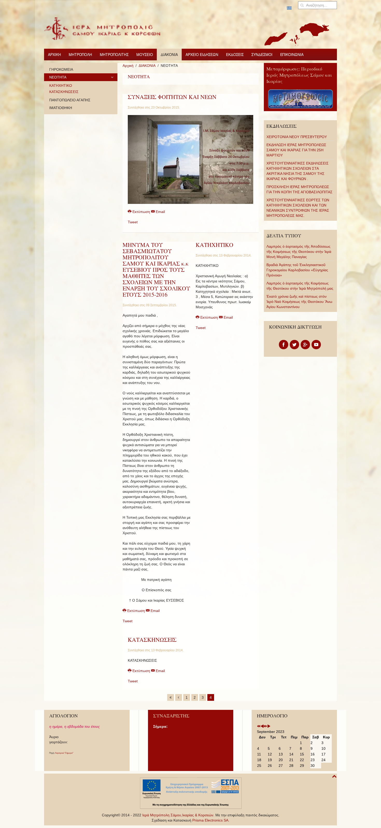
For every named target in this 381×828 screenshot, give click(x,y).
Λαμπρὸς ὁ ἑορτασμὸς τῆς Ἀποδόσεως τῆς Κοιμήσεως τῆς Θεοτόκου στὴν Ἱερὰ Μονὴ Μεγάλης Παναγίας (298, 251)
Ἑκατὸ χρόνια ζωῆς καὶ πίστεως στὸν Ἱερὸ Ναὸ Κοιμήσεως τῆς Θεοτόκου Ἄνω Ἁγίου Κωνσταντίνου (299, 301)
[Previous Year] (258, 726)
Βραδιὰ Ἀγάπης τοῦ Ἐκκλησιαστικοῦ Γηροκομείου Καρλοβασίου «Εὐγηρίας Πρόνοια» (297, 270)
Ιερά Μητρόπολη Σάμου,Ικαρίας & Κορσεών (177, 815)
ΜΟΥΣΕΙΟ (144, 54)
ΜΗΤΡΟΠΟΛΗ (80, 54)
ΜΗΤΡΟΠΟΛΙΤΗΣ (114, 54)
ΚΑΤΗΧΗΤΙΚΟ (214, 244)
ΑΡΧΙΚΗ (54, 54)
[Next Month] (268, 726)
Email (160, 212)
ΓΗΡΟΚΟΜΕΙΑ (61, 69)
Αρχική (128, 65)
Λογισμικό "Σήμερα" (64, 753)
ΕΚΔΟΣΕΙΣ (235, 54)
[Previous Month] (262, 726)
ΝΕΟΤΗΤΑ (57, 77)
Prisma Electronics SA (210, 820)
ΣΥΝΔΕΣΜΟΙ (261, 54)
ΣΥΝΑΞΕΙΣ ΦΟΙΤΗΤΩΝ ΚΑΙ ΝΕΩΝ (172, 97)
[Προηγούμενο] (178, 697)
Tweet (133, 222)
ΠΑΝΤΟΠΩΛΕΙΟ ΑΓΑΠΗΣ (69, 100)
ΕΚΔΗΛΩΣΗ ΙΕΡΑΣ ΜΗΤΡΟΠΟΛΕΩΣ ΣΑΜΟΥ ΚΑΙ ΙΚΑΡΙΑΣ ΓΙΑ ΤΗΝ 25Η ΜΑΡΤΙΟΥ (296, 150)
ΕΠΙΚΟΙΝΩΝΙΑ (292, 54)
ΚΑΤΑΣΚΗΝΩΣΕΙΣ (152, 639)
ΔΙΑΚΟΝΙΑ (169, 54)
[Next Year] (265, 726)
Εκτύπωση (141, 212)
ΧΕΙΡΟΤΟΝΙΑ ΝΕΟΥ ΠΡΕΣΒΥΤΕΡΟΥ (296, 137)
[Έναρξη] (170, 697)
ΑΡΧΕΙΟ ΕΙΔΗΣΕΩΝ (202, 54)
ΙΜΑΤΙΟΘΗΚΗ (60, 108)
